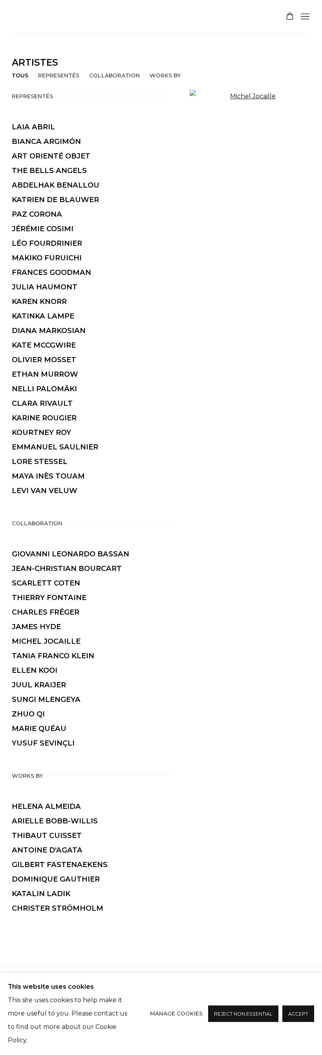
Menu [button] (304, 17)
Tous (20, 75)
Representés (58, 75)
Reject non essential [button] (243, 1014)
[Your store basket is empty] (290, 17)
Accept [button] (298, 1014)
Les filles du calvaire (98, 17)
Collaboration (114, 75)
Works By (165, 75)
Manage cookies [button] (176, 1014)
